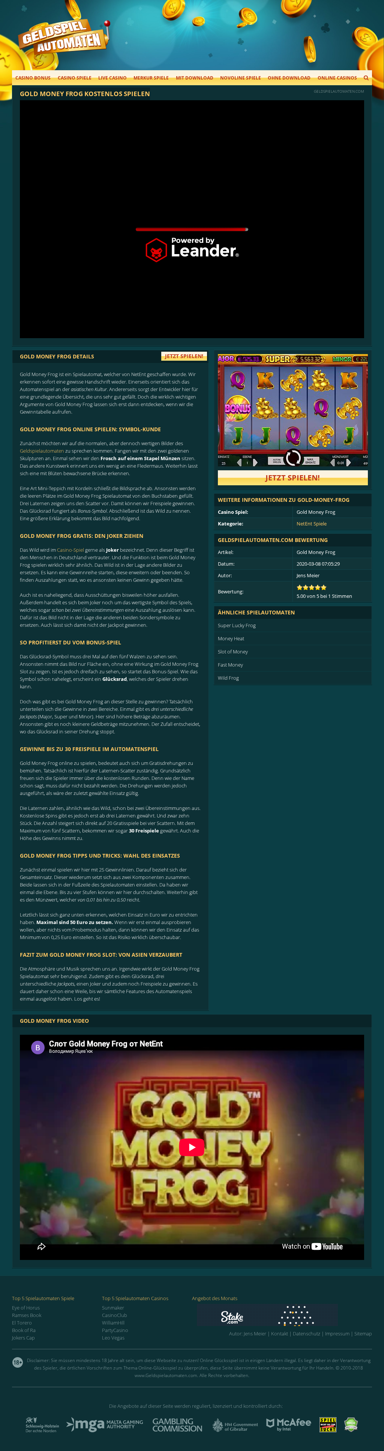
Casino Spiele (75, 78)
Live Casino (112, 78)
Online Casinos (337, 78)
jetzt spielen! (184, 356)
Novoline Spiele (240, 78)
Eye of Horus (26, 1307)
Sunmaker (113, 1307)
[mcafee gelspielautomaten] (289, 1430)
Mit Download (194, 78)
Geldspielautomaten (42, 450)
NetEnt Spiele (312, 523)
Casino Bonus (33, 78)
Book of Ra (24, 1330)
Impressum (337, 1333)
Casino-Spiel (70, 549)
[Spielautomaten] (64, 44)
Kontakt (279, 1333)
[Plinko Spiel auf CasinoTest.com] (284, 1315)
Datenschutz (306, 1333)
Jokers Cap (23, 1337)
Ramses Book (26, 1315)
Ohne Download (289, 78)
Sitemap (363, 1333)
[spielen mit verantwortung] (328, 1430)
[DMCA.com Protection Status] (351, 1430)
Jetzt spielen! (293, 478)
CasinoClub (114, 1315)
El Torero (22, 1322)
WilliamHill (113, 1322)
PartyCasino (115, 1330)
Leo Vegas (113, 1337)
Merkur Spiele (151, 78)
